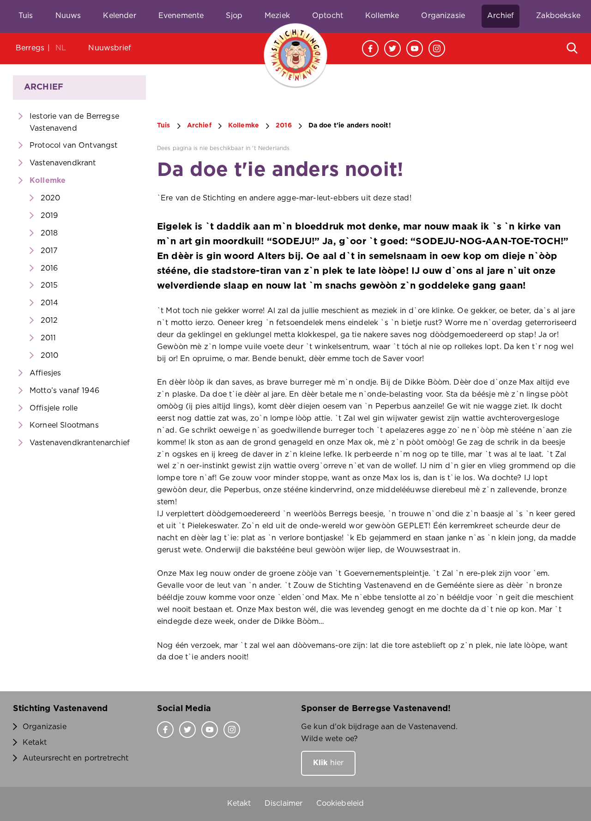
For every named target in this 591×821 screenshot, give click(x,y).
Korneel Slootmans (64, 425)
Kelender (119, 15)
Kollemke (382, 15)
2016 (49, 268)
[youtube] (414, 48)
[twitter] (392, 48)
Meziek (277, 15)
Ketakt (35, 742)
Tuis (25, 15)
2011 (48, 338)
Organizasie (443, 15)
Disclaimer (284, 803)
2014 (50, 303)
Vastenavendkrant (63, 163)
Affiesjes (45, 373)
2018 (49, 233)
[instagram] (436, 48)
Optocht (327, 15)
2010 (50, 355)
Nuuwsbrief (109, 48)
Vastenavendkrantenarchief (80, 443)
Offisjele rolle (54, 408)
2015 (49, 285)
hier (328, 763)
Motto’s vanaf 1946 (64, 390)
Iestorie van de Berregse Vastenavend (74, 122)
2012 (49, 320)
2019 (49, 215)
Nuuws (68, 15)
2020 (50, 198)
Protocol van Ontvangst (74, 145)
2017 (49, 250)
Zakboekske (558, 15)
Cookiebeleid (340, 803)
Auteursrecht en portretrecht (75, 758)
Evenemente (181, 15)
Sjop (234, 15)
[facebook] (370, 48)
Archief (500, 15)
